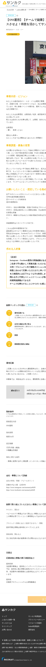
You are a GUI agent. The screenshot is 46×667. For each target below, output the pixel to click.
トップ (4, 616)
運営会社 (31, 630)
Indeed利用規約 (33, 626)
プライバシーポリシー (36, 620)
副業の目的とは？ (7, 643)
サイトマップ (7, 626)
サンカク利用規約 (35, 616)
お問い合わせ (7, 630)
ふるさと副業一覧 (8, 620)
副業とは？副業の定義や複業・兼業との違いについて (24, 640)
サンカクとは (7, 623)
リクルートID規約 (35, 623)
